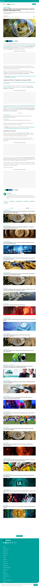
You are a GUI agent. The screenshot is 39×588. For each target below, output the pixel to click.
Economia (5, 559)
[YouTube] (6, 542)
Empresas (5, 555)
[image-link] (19, 218)
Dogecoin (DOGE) (19, 201)
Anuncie (4, 571)
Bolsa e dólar (5, 550)
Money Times (5, 573)
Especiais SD (5, 565)
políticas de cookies (20, 585)
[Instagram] (3, 542)
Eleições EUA (32, 201)
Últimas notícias (6, 548)
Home (4, 546)
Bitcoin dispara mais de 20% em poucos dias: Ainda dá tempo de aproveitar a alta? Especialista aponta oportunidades (17, 117)
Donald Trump (25, 201)
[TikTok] (10, 542)
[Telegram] (12, 542)
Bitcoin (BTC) (12, 201)
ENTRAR (34, 4)
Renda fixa (5, 561)
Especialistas (5, 563)
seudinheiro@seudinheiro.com (11, 194)
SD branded (5, 569)
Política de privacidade (7, 580)
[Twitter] (14, 542)
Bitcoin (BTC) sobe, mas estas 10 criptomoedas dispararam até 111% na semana (16, 120)
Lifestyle (4, 582)
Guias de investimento (7, 567)
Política (4, 557)
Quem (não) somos (6, 575)
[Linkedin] (8, 542)
